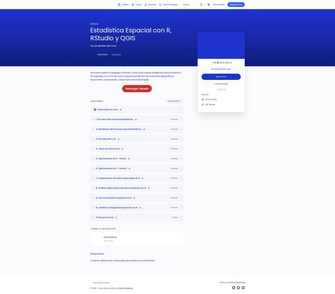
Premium (94, 24)
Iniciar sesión (219, 4)
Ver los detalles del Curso (103, 45)
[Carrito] (208, 4)
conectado (119, 260)
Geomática (110, 237)
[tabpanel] (137, 81)
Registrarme (236, 4)
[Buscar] (201, 4)
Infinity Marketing (125, 288)
